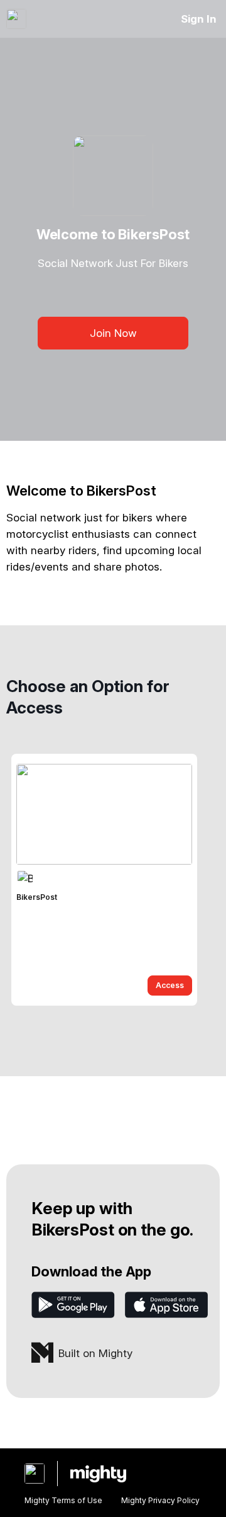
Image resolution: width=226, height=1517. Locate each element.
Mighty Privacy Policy (160, 1500)
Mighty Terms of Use (63, 1500)
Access (170, 985)
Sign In (199, 19)
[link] (104, 880)
